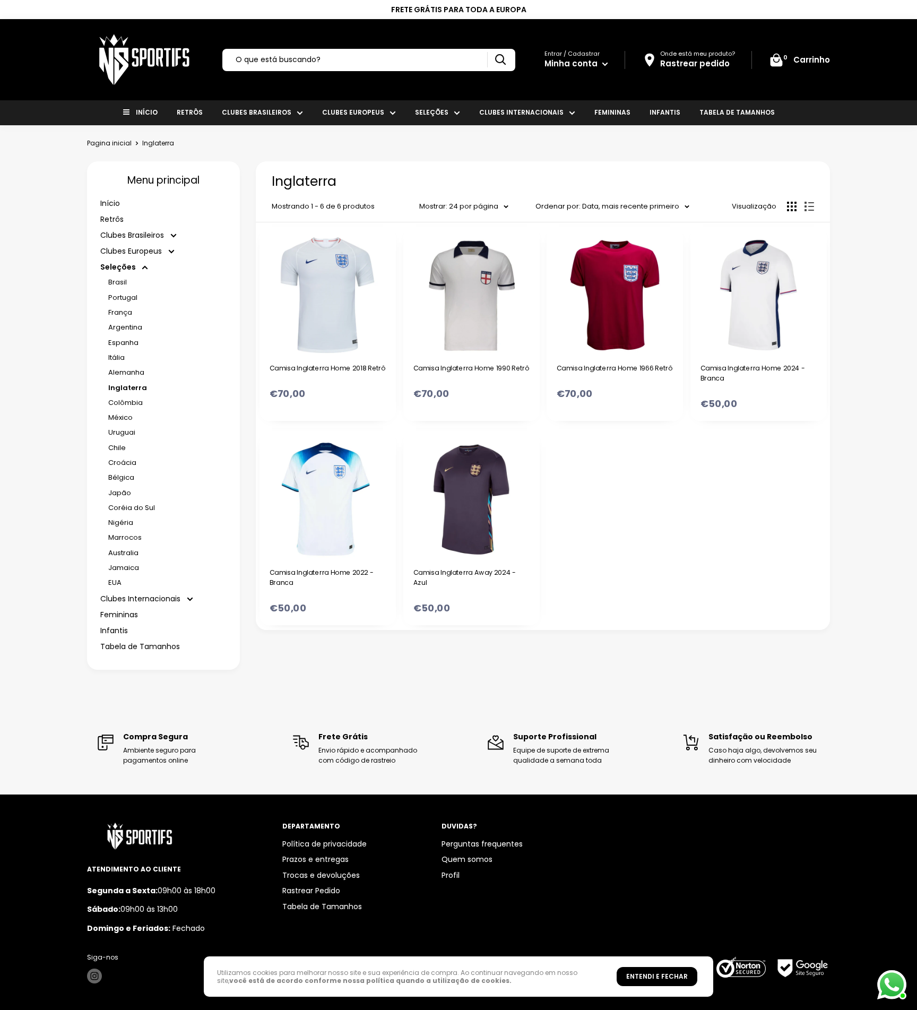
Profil (451, 875)
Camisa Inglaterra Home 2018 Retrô (328, 368)
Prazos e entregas (315, 859)
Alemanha (126, 372)
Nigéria (120, 522)
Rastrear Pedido (311, 890)
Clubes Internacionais (521, 112)
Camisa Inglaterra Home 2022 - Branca (322, 577)
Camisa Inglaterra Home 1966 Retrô (615, 368)
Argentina (125, 327)
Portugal (122, 297)
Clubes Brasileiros (256, 112)
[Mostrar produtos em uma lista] (809, 206)
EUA (115, 582)
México (120, 417)
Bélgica (121, 477)
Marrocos (125, 537)
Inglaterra (127, 388)
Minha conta (572, 63)
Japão (119, 493)
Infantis (665, 112)
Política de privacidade (324, 844)
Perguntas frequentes (482, 844)
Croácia (122, 462)
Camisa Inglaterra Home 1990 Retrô (471, 368)
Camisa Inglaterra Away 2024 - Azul (464, 577)
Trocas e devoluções (321, 875)
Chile (117, 448)
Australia (123, 553)
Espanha (123, 343)
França (120, 312)
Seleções (431, 112)
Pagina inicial (109, 143)
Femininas (612, 112)
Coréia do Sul (131, 508)
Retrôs (190, 112)
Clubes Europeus (353, 112)
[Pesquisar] (500, 59)
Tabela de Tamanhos (737, 112)
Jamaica (123, 568)
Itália (116, 357)
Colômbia (125, 403)
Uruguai (121, 432)
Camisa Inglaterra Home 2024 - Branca (752, 373)
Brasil (117, 282)
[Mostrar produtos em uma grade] (792, 206)
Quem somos (467, 859)
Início (147, 112)
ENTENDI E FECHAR (657, 976)
